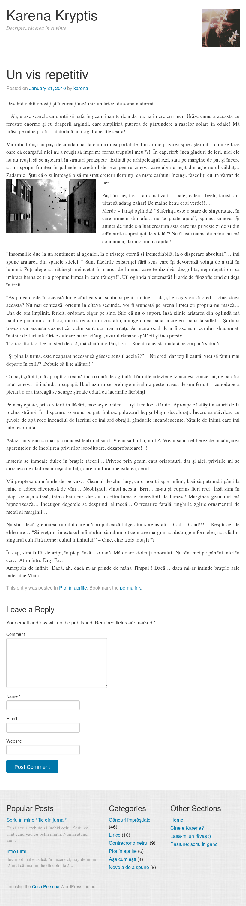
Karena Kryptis (52, 14)
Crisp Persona (45, 886)
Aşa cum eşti (122, 859)
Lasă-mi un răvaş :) (190, 835)
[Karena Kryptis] (221, 44)
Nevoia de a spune (129, 867)
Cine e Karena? (187, 827)
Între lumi (16, 851)
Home (176, 819)
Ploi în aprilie (73, 587)
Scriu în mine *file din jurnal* (37, 819)
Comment (15, 634)
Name (13, 696)
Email (13, 718)
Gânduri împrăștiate (130, 819)
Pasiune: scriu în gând (194, 844)
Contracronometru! (128, 842)
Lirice (115, 834)
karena (81, 88)
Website (14, 741)
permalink (130, 587)
